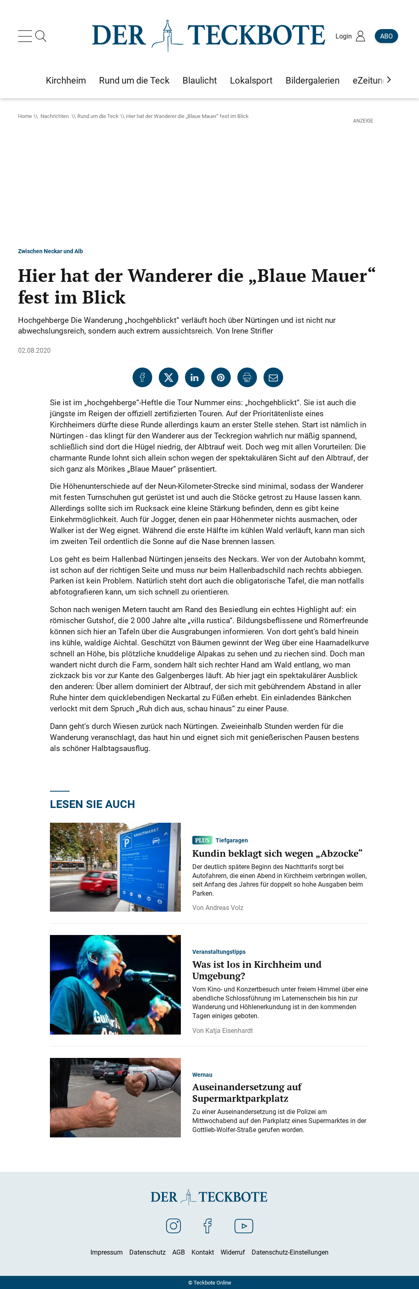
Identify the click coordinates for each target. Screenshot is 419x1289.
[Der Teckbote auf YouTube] (243, 1225)
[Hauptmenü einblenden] (26, 36)
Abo (386, 36)
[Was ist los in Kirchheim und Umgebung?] (115, 984)
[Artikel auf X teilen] (168, 377)
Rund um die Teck (98, 116)
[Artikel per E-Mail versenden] (273, 377)
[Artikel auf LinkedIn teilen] (195, 377)
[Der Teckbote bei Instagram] (173, 1225)
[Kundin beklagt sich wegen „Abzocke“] (115, 866)
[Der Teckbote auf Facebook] (208, 1225)
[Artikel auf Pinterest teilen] (221, 377)
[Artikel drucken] (247, 377)
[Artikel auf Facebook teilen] (142, 377)
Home (25, 116)
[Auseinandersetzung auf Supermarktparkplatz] (115, 1096)
